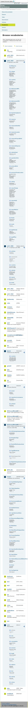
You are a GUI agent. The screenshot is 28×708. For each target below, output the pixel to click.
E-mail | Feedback (6, 703)
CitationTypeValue (13, 488)
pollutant (13, 403)
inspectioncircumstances (13, 397)
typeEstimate (13, 229)
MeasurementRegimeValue (13, 518)
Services (4, 27)
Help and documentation (7, 12)
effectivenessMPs (13, 88)
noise (8, 605)
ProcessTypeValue (13, 535)
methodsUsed (13, 152)
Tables (3, 17)
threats (12, 217)
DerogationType (13, 437)
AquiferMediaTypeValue (13, 481)
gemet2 (9, 366)
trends (12, 224)
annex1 (12, 390)
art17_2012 (10, 288)
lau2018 (9, 589)
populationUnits (13, 158)
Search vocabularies (8, 46)
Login (17, 3)
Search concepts (19, 46)
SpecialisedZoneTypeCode (13, 549)
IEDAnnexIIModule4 (11, 424)
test (8, 621)
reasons (13, 277)
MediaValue (13, 525)
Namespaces (5, 30)
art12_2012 (10, 55)
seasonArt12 (13, 200)
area (12, 635)
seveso (9, 616)
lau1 (8, 581)
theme (12, 565)
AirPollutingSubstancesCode (13, 431)
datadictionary (11, 312)
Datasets (4, 14)
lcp (8, 594)
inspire (9, 476)
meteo (12, 659)
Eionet (7, 9)
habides (9, 375)
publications (10, 610)
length (12, 653)
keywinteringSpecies (13, 112)
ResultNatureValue (13, 541)
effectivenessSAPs (13, 101)
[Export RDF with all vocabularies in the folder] (24, 62)
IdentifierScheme (13, 507)
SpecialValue (13, 554)
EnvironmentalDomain (13, 501)
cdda (8, 303)
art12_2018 (10, 60)
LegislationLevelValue (13, 513)
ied (8, 385)
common (9, 307)
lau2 (8, 585)
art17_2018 (10, 294)
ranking (13, 181)
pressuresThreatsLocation (13, 172)
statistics (13, 664)
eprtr (8, 323)
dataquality (10, 317)
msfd (8, 600)
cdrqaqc (13, 71)
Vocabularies (5, 24)
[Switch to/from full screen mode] (19, 3)
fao (8, 345)
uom (8, 625)
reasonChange (13, 188)
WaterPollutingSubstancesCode (13, 461)
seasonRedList (13, 209)
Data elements (5, 19)
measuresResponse (13, 145)
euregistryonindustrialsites (11, 335)
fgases (9, 351)
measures (13, 119)
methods (13, 270)
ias (8, 380)
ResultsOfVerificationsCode (13, 444)
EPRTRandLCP (11, 328)
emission (13, 647)
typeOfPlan (13, 237)
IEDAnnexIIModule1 (11, 411)
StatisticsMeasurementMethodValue (13, 558)
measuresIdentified (13, 125)
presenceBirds (13, 166)
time (12, 671)
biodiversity (10, 299)
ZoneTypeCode (13, 570)
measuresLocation (13, 132)
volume (13, 682)
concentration (13, 641)
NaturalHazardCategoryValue (13, 530)
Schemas (4, 22)
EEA (8, 1)
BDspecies (13, 65)
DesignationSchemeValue (13, 494)
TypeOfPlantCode (13, 450)
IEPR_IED (10, 470)
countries (13, 79)
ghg (8, 369)
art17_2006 (10, 246)
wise (8, 688)
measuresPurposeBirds (13, 138)
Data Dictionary (12, 9)
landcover (10, 576)
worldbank (10, 693)
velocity (13, 676)
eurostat (9, 340)
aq (8, 50)
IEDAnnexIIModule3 (11, 416)
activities (13, 251)
